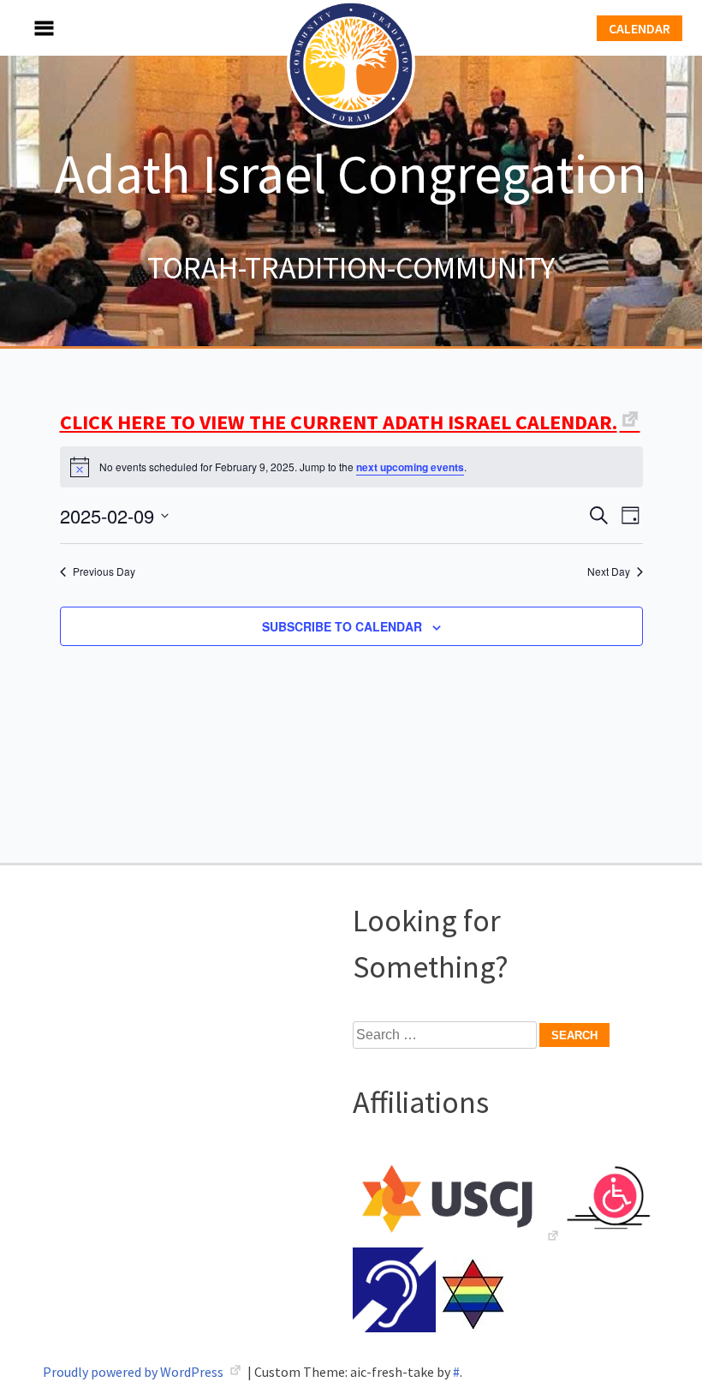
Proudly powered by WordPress (134, 1371)
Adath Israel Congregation (351, 173)
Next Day (608, 571)
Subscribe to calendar (342, 626)
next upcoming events (410, 467)
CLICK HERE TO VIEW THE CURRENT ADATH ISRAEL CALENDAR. (338, 422)
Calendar (639, 28)
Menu (25, 28)
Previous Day (104, 571)
